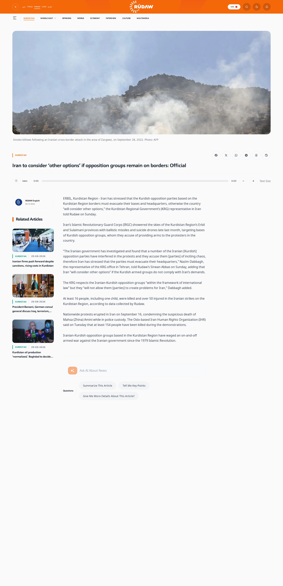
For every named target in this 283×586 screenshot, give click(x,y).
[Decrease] (243, 181)
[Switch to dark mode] (257, 7)
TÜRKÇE (30, 7)
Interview (111, 18)
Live (232, 6)
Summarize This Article (97, 385)
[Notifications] (267, 7)
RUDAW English (32, 200)
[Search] (247, 7)
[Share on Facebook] (216, 155)
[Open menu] (14, 18)
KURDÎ (44, 7)
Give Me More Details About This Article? (109, 396)
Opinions (66, 18)
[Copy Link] (266, 155)
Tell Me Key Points (134, 385)
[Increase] (253, 181)
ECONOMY (95, 18)
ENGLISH (37, 7)
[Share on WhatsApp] (236, 155)
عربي (23, 7)
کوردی (50, 7)
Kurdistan (29, 18)
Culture (126, 18)
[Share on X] (226, 155)
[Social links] (15, 7)
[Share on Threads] (256, 155)
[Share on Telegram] (246, 155)
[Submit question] (72, 370)
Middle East (47, 18)
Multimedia (143, 18)
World (80, 18)
